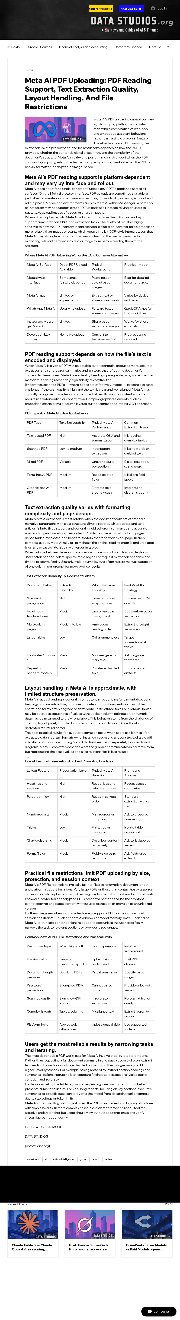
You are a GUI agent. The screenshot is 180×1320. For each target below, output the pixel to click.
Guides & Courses (39, 47)
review (108, 1159)
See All (168, 1203)
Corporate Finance (128, 47)
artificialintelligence (63, 1159)
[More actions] (153, 70)
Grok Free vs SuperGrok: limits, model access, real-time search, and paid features (90, 1247)
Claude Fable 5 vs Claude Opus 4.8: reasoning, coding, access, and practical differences (32, 1247)
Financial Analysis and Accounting (83, 47)
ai (46, 1159)
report (95, 1159)
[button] (168, 47)
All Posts (13, 47)
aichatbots (33, 1159)
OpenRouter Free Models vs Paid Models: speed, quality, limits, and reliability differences (146, 1247)
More (153, 47)
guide (83, 1159)
